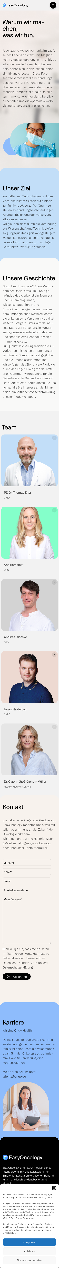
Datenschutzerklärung (18, 967)
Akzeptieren (29, 1242)
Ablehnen (29, 1251)
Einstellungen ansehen (29, 1260)
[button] (54, 1188)
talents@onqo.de (14, 1076)
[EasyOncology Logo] (29, 1157)
